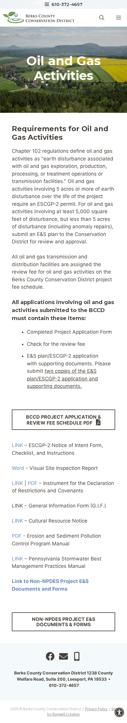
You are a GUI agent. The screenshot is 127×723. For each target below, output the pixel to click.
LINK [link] (17, 445)
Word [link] (18, 468)
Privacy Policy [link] (96, 708)
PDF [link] (33, 483)
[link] (119, 712)
